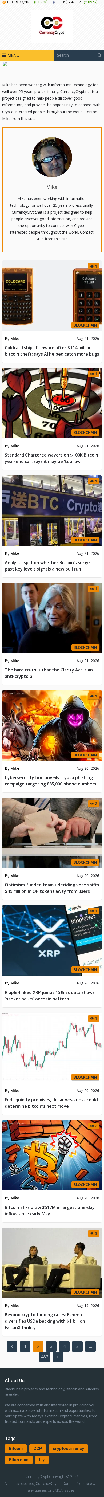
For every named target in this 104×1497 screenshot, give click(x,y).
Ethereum (19, 1459)
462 (44, 1357)
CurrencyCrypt (36, 1477)
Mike (52, 187)
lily (42, 1459)
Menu (13, 55)
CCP (37, 1448)
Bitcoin (16, 1448)
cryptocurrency (68, 1448)
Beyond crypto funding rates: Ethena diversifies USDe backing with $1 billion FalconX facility (45, 1321)
